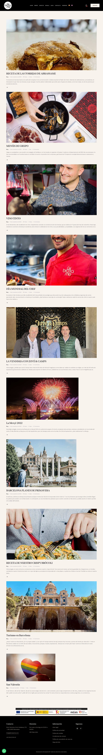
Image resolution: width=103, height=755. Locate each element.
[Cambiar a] (69, 5)
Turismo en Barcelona (18, 635)
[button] (4, 751)
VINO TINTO (13, 218)
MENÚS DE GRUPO (17, 145)
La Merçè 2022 (14, 423)
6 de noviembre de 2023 (15, 77)
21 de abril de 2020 (14, 688)
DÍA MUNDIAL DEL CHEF (21, 288)
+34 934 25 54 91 (11, 737)
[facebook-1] (80, 728)
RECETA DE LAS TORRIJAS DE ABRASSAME (31, 73)
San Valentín (13, 684)
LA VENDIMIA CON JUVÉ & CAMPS (26, 361)
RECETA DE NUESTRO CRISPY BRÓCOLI (29, 562)
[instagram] (77, 728)
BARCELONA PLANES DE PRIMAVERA (28, 490)
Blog (7, 77)
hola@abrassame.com (12, 733)
